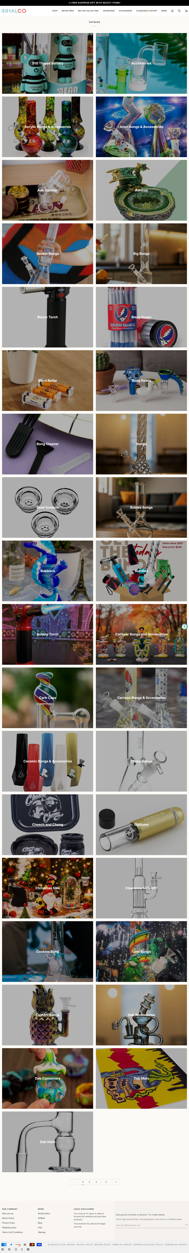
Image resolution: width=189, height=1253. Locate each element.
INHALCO (55, 1244)
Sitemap (42, 1232)
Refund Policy (103, 1244)
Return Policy (8, 1218)
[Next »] (116, 1182)
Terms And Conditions (12, 1232)
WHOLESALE (44, 1213)
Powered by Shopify (176, 1244)
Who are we (7, 1213)
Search (71, 1244)
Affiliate (41, 1218)
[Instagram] (16, 1249)
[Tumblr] (22, 1249)
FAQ (40, 1227)
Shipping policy (9, 1227)
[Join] (185, 1225)
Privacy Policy (8, 1223)
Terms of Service (122, 1244)
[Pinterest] (9, 1249)
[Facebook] (2, 1249)
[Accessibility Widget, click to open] (184, 626)
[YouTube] (28, 1249)
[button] (54, 11)
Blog (40, 1223)
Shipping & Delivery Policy (148, 1244)
